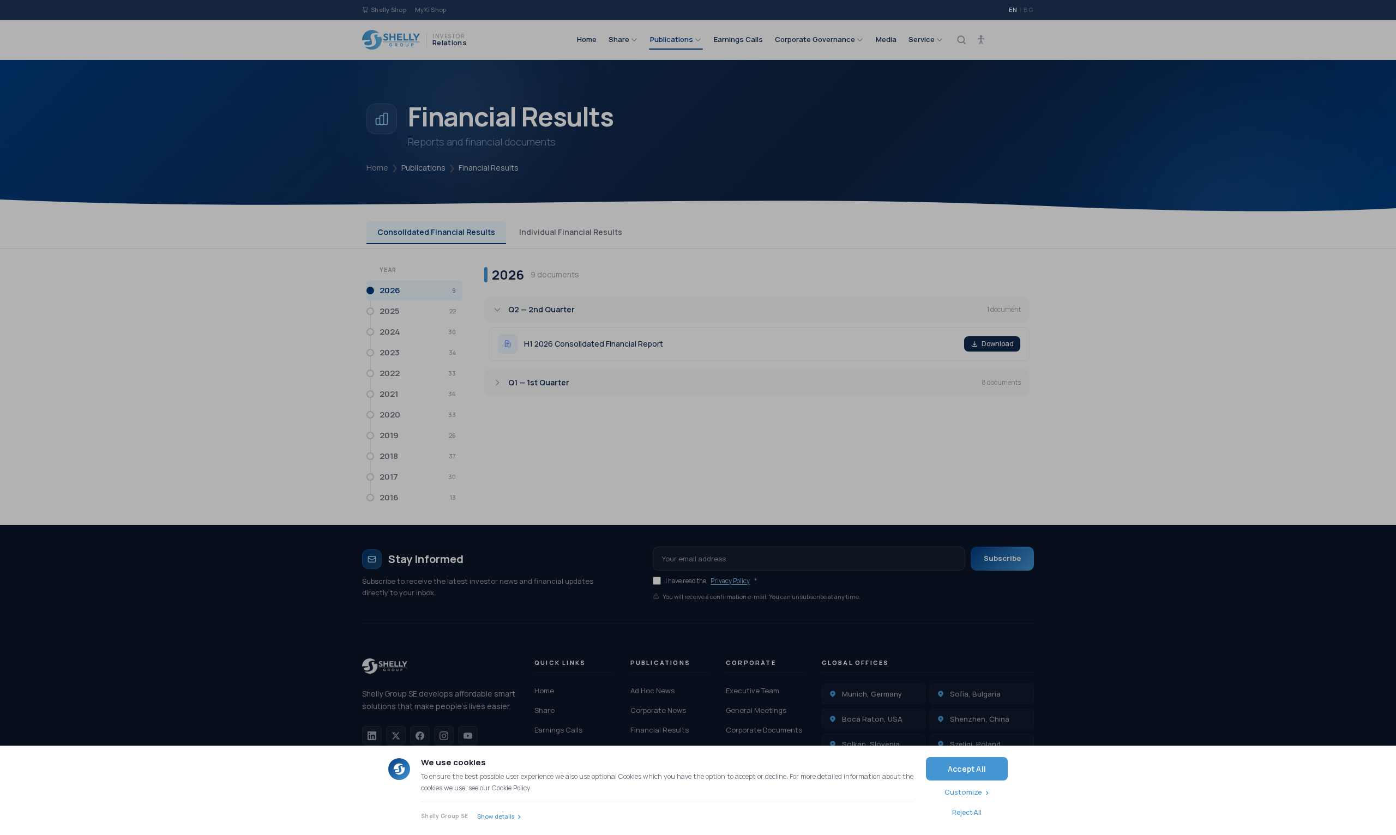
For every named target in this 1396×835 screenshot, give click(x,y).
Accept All (967, 769)
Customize (963, 792)
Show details (495, 816)
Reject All (967, 812)
